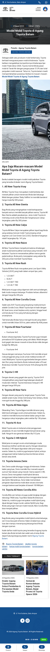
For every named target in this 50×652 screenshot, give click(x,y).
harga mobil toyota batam (19, 546)
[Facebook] (22, 620)
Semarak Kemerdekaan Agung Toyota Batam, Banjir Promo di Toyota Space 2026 (34, 587)
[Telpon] (39, 3)
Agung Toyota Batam (21, 52)
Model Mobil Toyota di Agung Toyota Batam (20, 77)
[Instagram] (27, 620)
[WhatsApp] (46, 3)
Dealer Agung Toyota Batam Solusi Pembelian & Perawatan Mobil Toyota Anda (11, 586)
